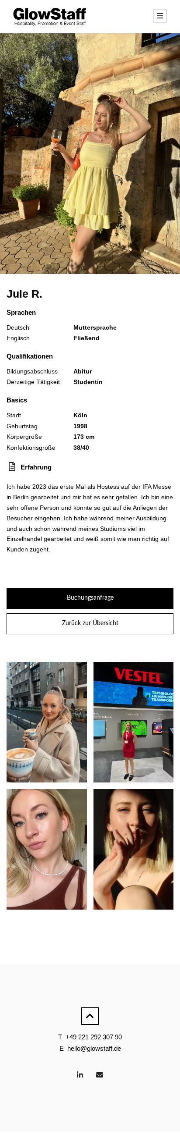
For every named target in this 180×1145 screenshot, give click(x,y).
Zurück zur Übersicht (90, 623)
